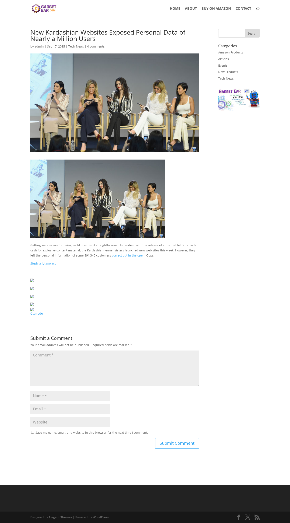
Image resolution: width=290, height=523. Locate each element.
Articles (223, 59)
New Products (228, 72)
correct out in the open (128, 255)
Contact (243, 9)
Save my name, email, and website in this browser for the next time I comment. (91, 432)
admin (39, 46)
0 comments (96, 46)
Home (175, 9)
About (191, 9)
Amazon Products (230, 52)
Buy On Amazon (216, 9)
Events (223, 65)
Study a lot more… (43, 263)
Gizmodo (36, 313)
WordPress (101, 517)
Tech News (76, 46)
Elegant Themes (60, 517)
